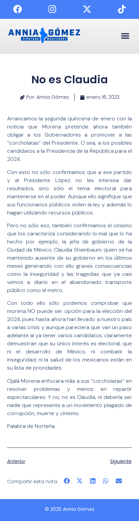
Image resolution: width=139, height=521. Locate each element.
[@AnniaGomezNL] (52, 9)
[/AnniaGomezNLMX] (17, 9)
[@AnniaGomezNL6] (121, 9)
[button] (125, 35)
